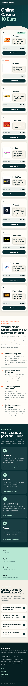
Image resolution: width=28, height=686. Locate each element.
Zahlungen (4, 674)
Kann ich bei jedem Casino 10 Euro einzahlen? (12, 608)
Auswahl (3, 671)
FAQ (2, 677)
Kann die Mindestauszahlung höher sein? (12, 625)
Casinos (3, 669)
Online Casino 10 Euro (7, 2)
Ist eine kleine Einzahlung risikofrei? (11, 633)
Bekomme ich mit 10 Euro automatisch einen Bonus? (11, 616)
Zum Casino (14, 53)
